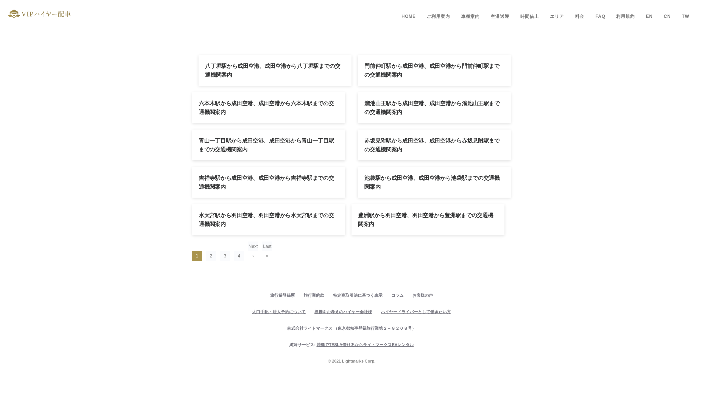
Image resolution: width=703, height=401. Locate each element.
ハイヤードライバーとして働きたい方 (416, 311)
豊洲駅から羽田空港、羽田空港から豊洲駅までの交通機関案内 (425, 219)
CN (667, 16)
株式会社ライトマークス (310, 328)
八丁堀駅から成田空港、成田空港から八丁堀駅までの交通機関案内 (273, 70)
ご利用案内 (438, 16)
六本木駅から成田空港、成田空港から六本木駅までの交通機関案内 (266, 107)
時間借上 (529, 16)
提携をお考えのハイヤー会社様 (343, 311)
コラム (397, 295)
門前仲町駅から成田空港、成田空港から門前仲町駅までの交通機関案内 (432, 70)
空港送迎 (500, 16)
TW (685, 16)
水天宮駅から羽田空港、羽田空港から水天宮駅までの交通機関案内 (266, 219)
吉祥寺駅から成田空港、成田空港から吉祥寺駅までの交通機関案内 (266, 182)
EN (649, 16)
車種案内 (470, 16)
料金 (579, 16)
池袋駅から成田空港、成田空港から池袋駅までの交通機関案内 (432, 182)
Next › (253, 247)
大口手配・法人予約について (279, 311)
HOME (408, 16)
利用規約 (625, 16)
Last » (267, 247)
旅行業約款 (314, 295)
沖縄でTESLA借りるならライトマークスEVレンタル (365, 344)
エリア (557, 16)
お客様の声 (422, 295)
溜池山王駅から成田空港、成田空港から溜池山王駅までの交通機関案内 (432, 107)
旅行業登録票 (282, 295)
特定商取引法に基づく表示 (358, 295)
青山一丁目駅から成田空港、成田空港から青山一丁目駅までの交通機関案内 (266, 145)
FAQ (600, 16)
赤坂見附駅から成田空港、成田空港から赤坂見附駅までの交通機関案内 (432, 145)
